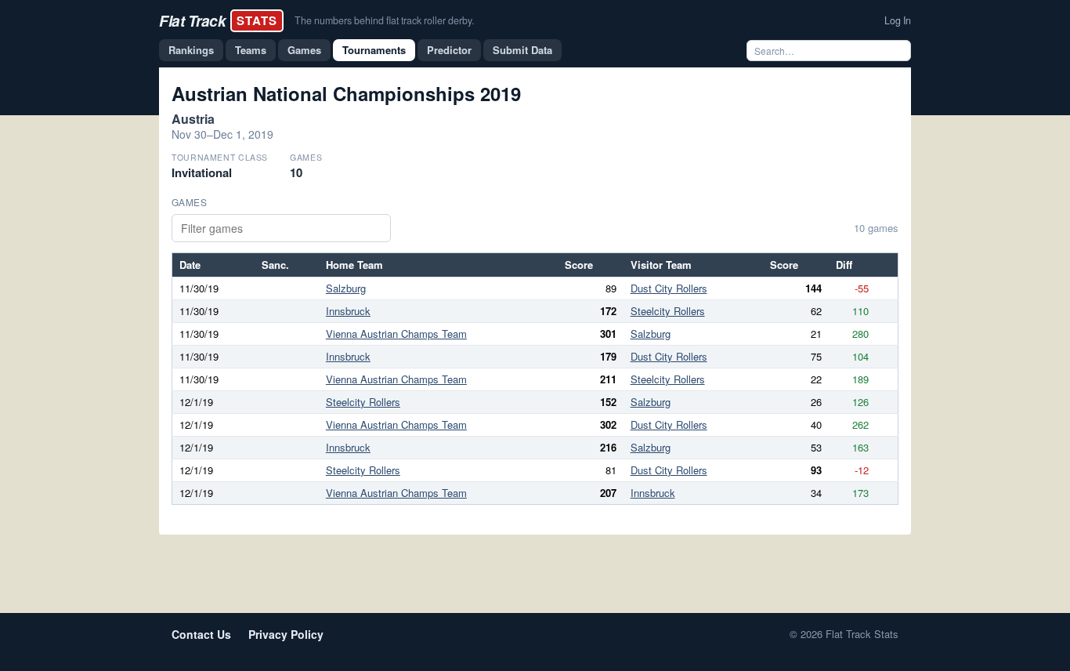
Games (304, 49)
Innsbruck (348, 310)
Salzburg (346, 288)
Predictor (449, 49)
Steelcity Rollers (668, 310)
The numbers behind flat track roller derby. (384, 20)
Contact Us (201, 634)
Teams (250, 49)
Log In (897, 20)
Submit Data (522, 49)
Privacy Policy (286, 634)
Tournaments (374, 49)
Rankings (191, 49)
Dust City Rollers (669, 288)
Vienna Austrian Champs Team (396, 333)
